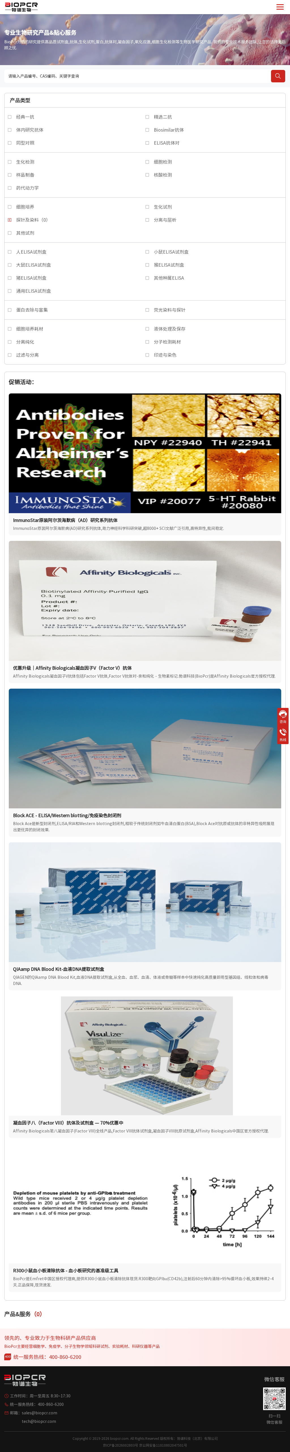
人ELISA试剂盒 (31, 252)
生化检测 (25, 162)
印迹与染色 (165, 355)
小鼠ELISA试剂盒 (171, 252)
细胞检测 (163, 162)
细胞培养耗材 (29, 329)
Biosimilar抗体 (169, 130)
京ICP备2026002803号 (120, 1445)
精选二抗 (163, 117)
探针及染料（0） (33, 220)
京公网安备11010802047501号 (163, 1445)
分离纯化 (25, 342)
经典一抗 (25, 117)
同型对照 (25, 143)
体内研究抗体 (29, 130)
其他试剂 (25, 233)
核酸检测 (163, 175)
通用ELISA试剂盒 (33, 291)
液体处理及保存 (169, 329)
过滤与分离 (27, 355)
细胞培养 (25, 207)
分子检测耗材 (167, 342)
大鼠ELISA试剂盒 (33, 265)
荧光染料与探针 (169, 310)
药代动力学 (27, 188)
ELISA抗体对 (167, 143)
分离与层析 (165, 220)
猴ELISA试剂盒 (169, 265)
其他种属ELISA (169, 278)
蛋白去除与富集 (32, 310)
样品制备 (25, 175)
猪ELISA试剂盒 (31, 278)
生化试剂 (163, 207)
